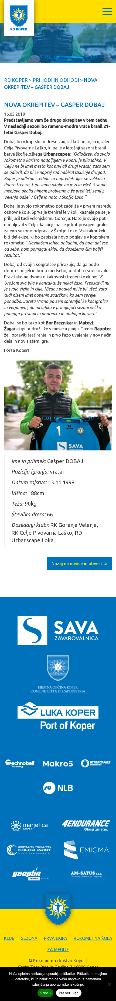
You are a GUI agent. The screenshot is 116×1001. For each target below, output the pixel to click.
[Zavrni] (109, 984)
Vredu (45, 993)
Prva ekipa (55, 938)
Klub (9, 938)
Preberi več (69, 993)
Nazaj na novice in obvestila (79, 563)
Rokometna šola (93, 938)
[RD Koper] (19, 18)
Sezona (29, 938)
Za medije (58, 949)
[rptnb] (58, 405)
